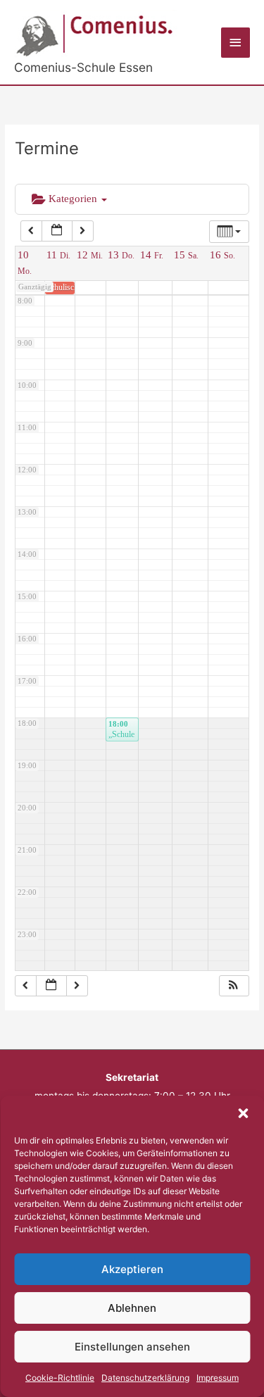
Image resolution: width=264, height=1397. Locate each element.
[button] (243, 1113)
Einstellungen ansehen (132, 1346)
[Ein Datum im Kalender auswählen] (57, 231)
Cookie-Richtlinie (59, 1377)
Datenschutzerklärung (145, 1377)
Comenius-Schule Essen (83, 67)
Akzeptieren (132, 1269)
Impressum (217, 1377)
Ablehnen (132, 1308)
